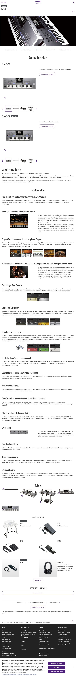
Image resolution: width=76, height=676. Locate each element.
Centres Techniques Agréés (45, 636)
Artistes (22, 645)
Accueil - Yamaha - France (7, 622)
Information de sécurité (44, 644)
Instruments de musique (19, 622)
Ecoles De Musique (25, 630)
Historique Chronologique (63, 641)
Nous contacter (42, 630)
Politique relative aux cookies (29, 674)
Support (41, 627)
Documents (41, 643)
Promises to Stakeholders (63, 639)
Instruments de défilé (6, 644)
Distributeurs (23, 650)
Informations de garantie (44, 632)
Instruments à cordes (6, 641)
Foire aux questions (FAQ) (45, 634)
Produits (31, 622)
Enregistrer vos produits (44, 654)
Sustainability (61, 644)
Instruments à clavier (6, 632)
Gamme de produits (10, 50)
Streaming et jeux (5, 651)
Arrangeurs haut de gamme (40, 622)
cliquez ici (34, 670)
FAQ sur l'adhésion (43, 655)
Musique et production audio (8, 634)
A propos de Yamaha (62, 627)
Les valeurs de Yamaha (63, 637)
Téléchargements (53, 602)
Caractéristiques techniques (35, 602)
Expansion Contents (64, 50)
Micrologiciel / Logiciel (44, 641)
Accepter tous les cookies (57, 671)
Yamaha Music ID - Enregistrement (46, 649)
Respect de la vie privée (16, 674)
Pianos (3, 630)
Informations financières (63, 643)
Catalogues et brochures (44, 637)
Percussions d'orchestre (7, 643)
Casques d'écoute (5, 646)
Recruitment (60, 636)
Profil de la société (62, 630)
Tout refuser (56, 667)
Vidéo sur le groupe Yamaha (64, 632)
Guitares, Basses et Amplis (8, 636)
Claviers (26, 622)
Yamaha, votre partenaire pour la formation (28, 634)
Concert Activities (24, 637)
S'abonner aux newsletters (45, 652)
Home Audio (4, 650)
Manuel (40, 639)
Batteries (4, 637)
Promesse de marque (62, 634)
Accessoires (49, 50)
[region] (38, 667)
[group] (8, 109)
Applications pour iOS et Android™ (9, 655)
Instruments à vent (6, 639)
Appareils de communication (8, 653)
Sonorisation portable (6, 648)
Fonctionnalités (26, 50)
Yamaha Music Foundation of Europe (28, 632)
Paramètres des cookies (56, 663)
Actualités (23, 641)
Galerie (38, 50)
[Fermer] (73, 667)
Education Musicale (25, 627)
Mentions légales (7, 674)
